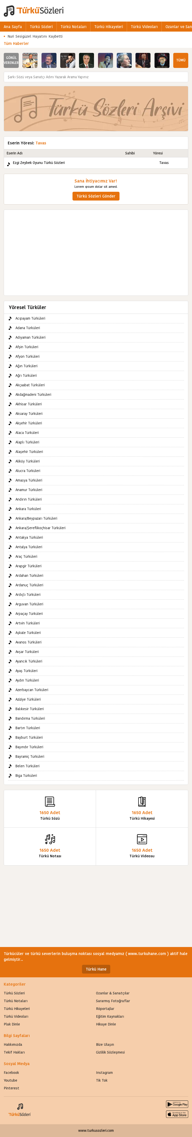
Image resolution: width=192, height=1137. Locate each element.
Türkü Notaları (73, 26)
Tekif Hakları (14, 1052)
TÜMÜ (181, 60)
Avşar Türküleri (27, 651)
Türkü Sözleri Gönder (96, 196)
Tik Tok (102, 1080)
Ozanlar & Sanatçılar (113, 993)
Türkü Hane (96, 969)
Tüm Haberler (16, 43)
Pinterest (11, 1088)
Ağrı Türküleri (26, 375)
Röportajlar (105, 1008)
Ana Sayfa (13, 26)
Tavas (164, 162)
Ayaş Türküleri (27, 670)
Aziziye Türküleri (28, 699)
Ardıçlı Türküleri (28, 594)
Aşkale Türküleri (28, 632)
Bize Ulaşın (105, 1044)
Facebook (11, 1072)
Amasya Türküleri (29, 480)
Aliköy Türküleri (28, 461)
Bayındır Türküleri (29, 746)
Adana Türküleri (28, 327)
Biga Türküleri (26, 775)
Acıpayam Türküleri (30, 318)
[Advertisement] (96, 250)
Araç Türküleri (26, 556)
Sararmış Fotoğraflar (113, 1000)
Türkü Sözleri (41, 26)
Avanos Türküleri (29, 642)
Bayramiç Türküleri (30, 756)
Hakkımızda (13, 1044)
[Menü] (186, 11)
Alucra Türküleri (28, 470)
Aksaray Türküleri (29, 413)
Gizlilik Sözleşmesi (110, 1052)
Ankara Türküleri (28, 508)
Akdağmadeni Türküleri (33, 394)
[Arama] (183, 77)
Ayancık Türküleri (29, 661)
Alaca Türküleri (27, 432)
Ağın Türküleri (27, 365)
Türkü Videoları (144, 26)
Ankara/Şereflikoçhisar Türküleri (41, 527)
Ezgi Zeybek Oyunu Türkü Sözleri (39, 162)
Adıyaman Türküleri (31, 337)
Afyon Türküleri (28, 356)
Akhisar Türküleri (29, 404)
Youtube (10, 1080)
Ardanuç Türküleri (29, 585)
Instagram (104, 1072)
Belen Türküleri (28, 766)
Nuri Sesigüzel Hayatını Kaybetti (35, 36)
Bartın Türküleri (28, 727)
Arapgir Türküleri (29, 565)
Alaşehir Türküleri (29, 451)
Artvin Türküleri (28, 623)
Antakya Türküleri (29, 537)
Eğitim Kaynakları (110, 1016)
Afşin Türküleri (27, 346)
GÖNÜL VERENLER (11, 60)
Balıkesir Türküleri (30, 708)
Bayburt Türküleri (29, 737)
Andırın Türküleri (29, 499)
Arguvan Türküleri (29, 604)
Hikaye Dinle (106, 1024)
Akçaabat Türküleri (30, 385)
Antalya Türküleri (29, 546)
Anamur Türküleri (29, 489)
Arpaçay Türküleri (29, 613)
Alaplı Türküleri (27, 442)
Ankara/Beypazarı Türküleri (36, 518)
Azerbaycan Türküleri (32, 689)
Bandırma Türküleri (30, 718)
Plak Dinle (12, 1024)
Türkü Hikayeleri (108, 26)
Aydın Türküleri (27, 680)
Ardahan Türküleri (29, 575)
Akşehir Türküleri (29, 423)
